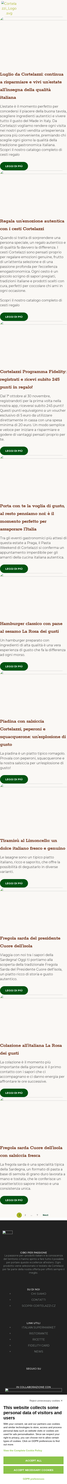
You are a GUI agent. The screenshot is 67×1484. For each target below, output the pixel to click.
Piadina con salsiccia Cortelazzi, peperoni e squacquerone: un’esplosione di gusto (33, 733)
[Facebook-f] (22, 1375)
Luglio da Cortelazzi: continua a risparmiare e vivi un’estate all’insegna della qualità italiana (31, 86)
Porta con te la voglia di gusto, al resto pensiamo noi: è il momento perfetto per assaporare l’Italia (32, 517)
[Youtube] (37, 1375)
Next (45, 1215)
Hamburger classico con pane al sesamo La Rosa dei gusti (31, 627)
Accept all (33, 1460)
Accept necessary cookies (33, 1470)
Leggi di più (14, 166)
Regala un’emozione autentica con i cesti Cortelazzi (32, 225)
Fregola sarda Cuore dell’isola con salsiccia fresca (31, 1152)
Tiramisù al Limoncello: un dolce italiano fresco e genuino (32, 844)
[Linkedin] (44, 1375)
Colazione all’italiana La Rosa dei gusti (31, 1049)
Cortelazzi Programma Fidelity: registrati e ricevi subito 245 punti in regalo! (33, 379)
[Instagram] (30, 1375)
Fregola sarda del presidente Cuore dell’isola (30, 942)
